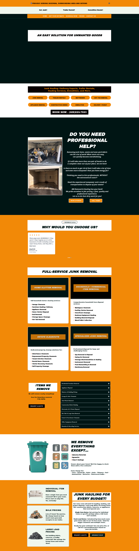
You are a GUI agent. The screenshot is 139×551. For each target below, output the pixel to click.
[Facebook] (109, 3)
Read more (32, 246)
